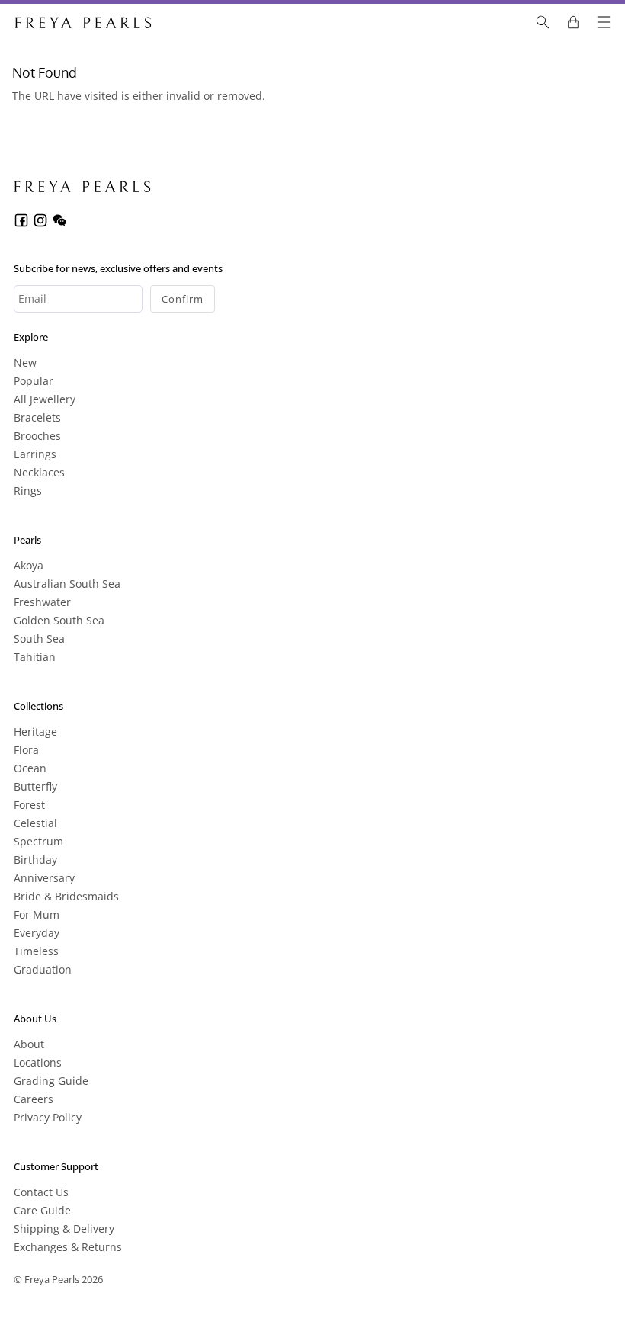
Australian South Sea (67, 583)
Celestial (35, 823)
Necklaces (39, 472)
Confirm (183, 299)
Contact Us (41, 1192)
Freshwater (42, 602)
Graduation (43, 969)
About (29, 1044)
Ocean (30, 768)
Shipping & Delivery (64, 1228)
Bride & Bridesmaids (66, 896)
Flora (26, 750)
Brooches (37, 435)
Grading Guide (51, 1080)
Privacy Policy (48, 1117)
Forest (29, 804)
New (25, 362)
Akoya (28, 565)
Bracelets (37, 417)
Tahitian (35, 657)
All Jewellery (44, 399)
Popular (33, 381)
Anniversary (44, 878)
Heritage (35, 731)
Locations (38, 1062)
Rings (28, 490)
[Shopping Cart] (573, 22)
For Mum (36, 914)
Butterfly (35, 786)
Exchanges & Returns (68, 1247)
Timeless (36, 951)
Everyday (36, 933)
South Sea (39, 638)
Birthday (35, 859)
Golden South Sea (59, 620)
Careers (33, 1099)
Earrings (35, 454)
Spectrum (38, 841)
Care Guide (42, 1210)
